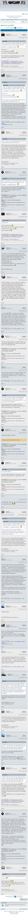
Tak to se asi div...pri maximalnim (7, 514)
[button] (12, 28)
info (13, 757)
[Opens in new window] (20, 758)
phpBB (10, 911)
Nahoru (2, 70)
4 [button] (18, 27)
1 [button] (13, 27)
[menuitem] (24, 14)
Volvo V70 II (20, 759)
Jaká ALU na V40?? (7, 25)
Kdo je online (4, 902)
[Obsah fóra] (14, 9)
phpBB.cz (17, 912)
